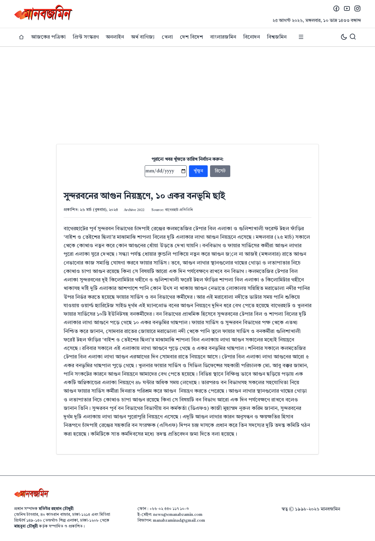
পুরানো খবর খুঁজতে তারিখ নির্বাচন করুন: (188, 159)
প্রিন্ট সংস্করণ (86, 37)
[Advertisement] (187, 91)
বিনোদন (251, 37)
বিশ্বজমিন (277, 37)
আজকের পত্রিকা (48, 37)
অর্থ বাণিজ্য (143, 37)
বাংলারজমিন (223, 37)
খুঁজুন (198, 171)
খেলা (167, 37)
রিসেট (220, 171)
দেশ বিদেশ (191, 37)
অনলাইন (115, 37)
